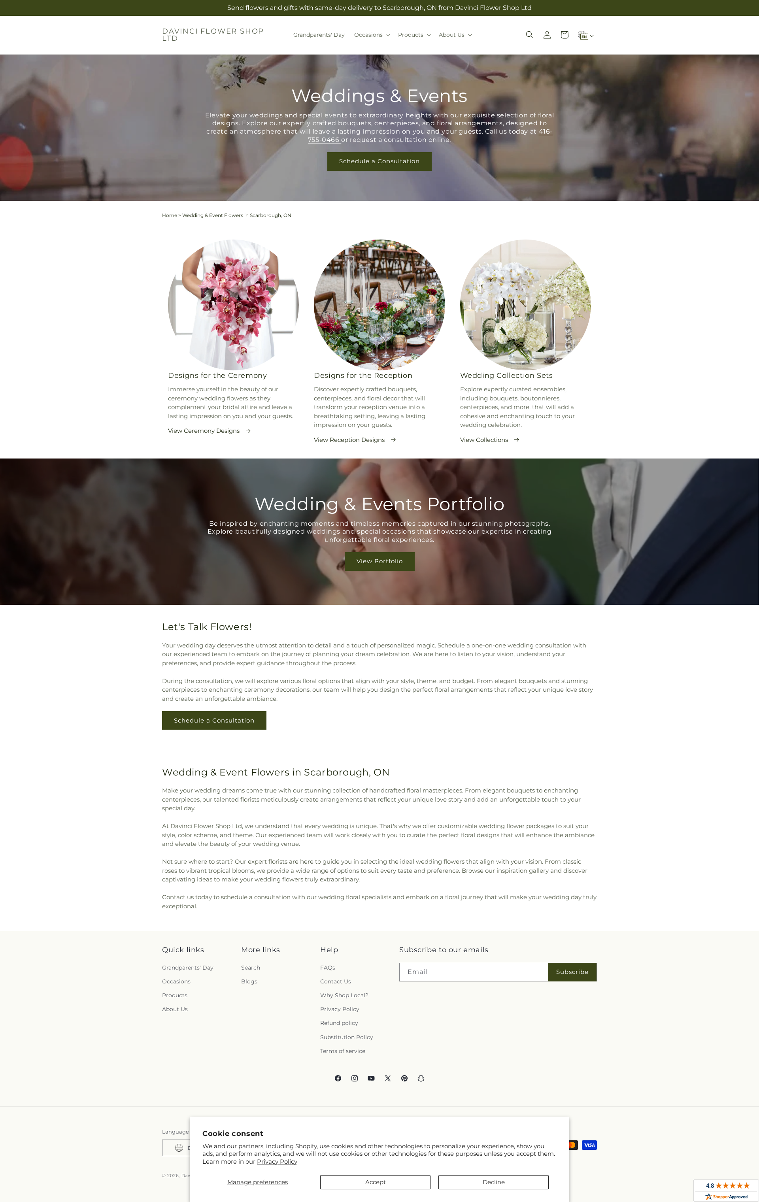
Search (250, 967)
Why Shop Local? (344, 995)
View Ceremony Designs (204, 430)
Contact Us (335, 981)
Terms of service (342, 1051)
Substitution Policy (346, 1037)
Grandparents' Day (187, 967)
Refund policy (339, 1023)
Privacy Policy (277, 1161)
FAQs (327, 967)
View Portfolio (380, 561)
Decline (494, 1182)
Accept (375, 1182)
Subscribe (572, 972)
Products (174, 995)
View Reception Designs (349, 439)
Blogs (249, 981)
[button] (371, 34)
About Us (175, 1009)
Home (169, 215)
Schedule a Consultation (379, 161)
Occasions (176, 981)
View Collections (484, 439)
